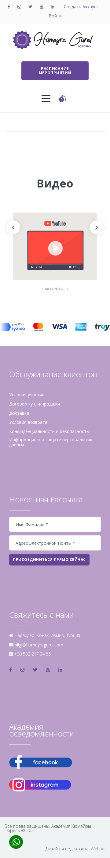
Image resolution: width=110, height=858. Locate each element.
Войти (55, 15)
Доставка (19, 413)
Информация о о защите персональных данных (50, 442)
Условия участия (26, 394)
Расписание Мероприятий (55, 70)
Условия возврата (28, 422)
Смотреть (57, 289)
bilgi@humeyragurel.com (39, 645)
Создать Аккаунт (81, 6)
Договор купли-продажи (34, 404)
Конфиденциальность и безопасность (49, 431)
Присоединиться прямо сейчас (49, 559)
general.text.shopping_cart (61, 99)
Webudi (98, 849)
